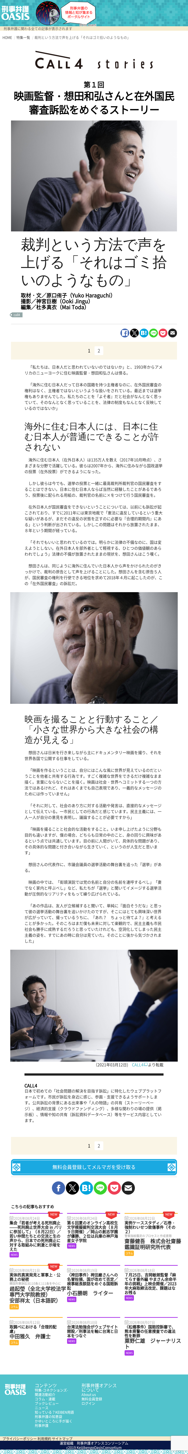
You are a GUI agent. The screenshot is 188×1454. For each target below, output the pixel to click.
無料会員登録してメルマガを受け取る (94, 1167)
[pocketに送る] (163, 333)
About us (89, 1394)
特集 (51, 1389)
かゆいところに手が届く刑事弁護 (53, 1423)
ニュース (41, 1407)
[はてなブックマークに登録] (144, 333)
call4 (17, 315)
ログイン (88, 1403)
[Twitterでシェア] (134, 333)
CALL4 (137, 1064)
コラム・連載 (45, 1398)
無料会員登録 (92, 1398)
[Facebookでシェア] (124, 333)
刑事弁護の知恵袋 (48, 1416)
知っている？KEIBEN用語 (54, 1412)
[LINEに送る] (153, 333)
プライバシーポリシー (19, 1438)
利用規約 (44, 1438)
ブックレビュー (47, 1403)
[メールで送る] (172, 333)
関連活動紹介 (45, 1394)
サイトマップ (62, 1438)
